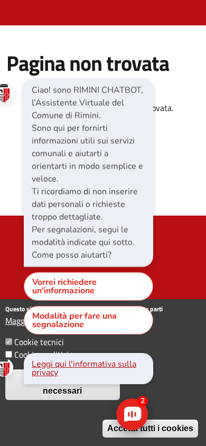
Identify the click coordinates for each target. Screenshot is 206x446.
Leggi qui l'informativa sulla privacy (84, 368)
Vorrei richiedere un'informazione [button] (64, 286)
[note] (88, 173)
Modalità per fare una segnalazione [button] (74, 320)
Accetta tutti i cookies (150, 428)
